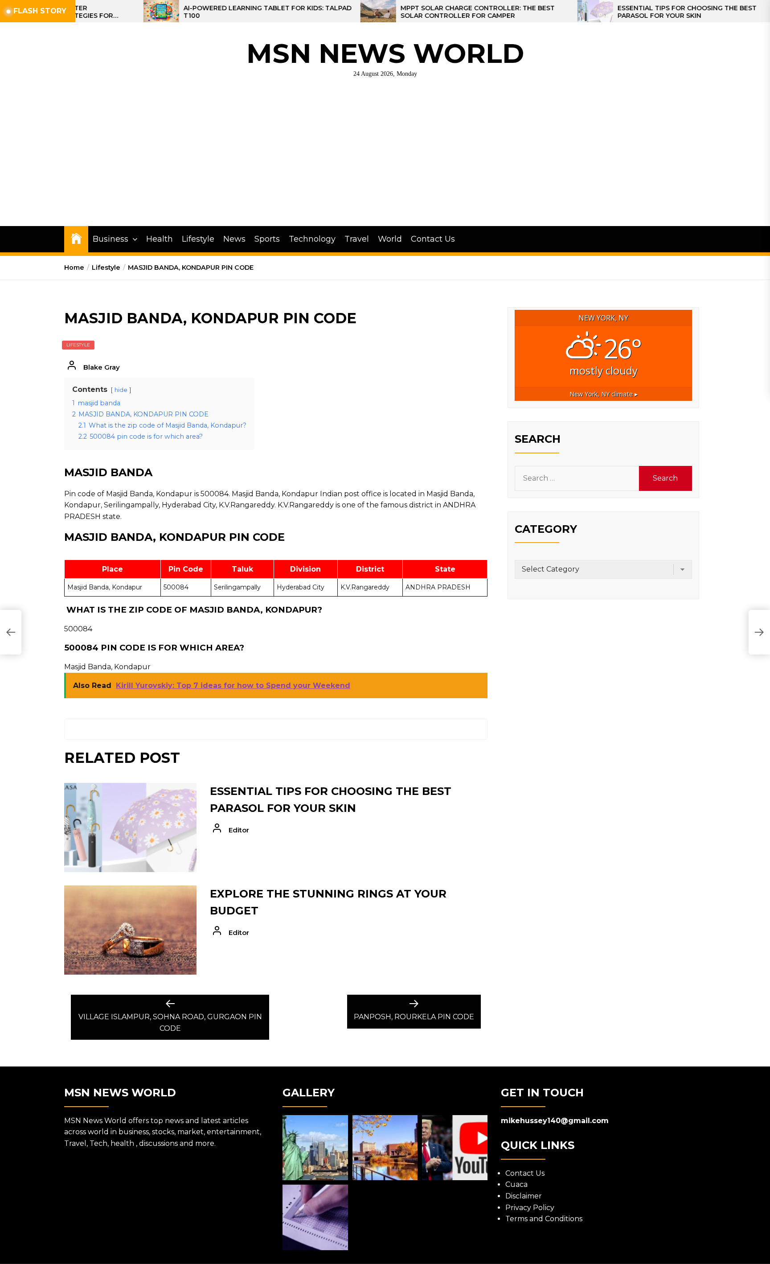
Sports (267, 239)
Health (159, 239)
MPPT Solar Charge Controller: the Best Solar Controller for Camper (421, 12)
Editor (239, 830)
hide (121, 390)
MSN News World (385, 53)
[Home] (76, 238)
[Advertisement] (385, 159)
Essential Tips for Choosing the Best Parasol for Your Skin (630, 12)
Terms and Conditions (543, 1219)
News (234, 239)
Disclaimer (523, 1196)
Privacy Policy (529, 1207)
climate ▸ (603, 394)
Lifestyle (198, 239)
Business (110, 239)
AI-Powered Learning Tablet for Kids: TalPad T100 (211, 12)
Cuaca (516, 1184)
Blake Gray (101, 367)
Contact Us (433, 239)
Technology (312, 239)
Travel (356, 239)
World (390, 239)
